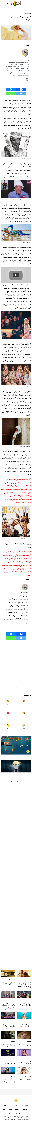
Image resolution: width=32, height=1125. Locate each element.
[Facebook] (21, 89)
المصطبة (12, 980)
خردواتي (18, 1113)
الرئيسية (25, 1105)
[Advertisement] (16, 893)
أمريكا (25, 118)
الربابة (10, 1109)
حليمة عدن (20, 689)
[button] (16, 766)
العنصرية (11, 687)
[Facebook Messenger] (11, 89)
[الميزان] (16, 4)
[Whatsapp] (11, 93)
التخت (29, 980)
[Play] (16, 275)
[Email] (27, 79)
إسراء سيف (24, 57)
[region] (16, 766)
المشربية (28, 13)
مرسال (11, 1113)
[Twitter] (21, 93)
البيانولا (24, 1109)
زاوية (4, 1109)
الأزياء (16, 687)
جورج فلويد (7, 687)
